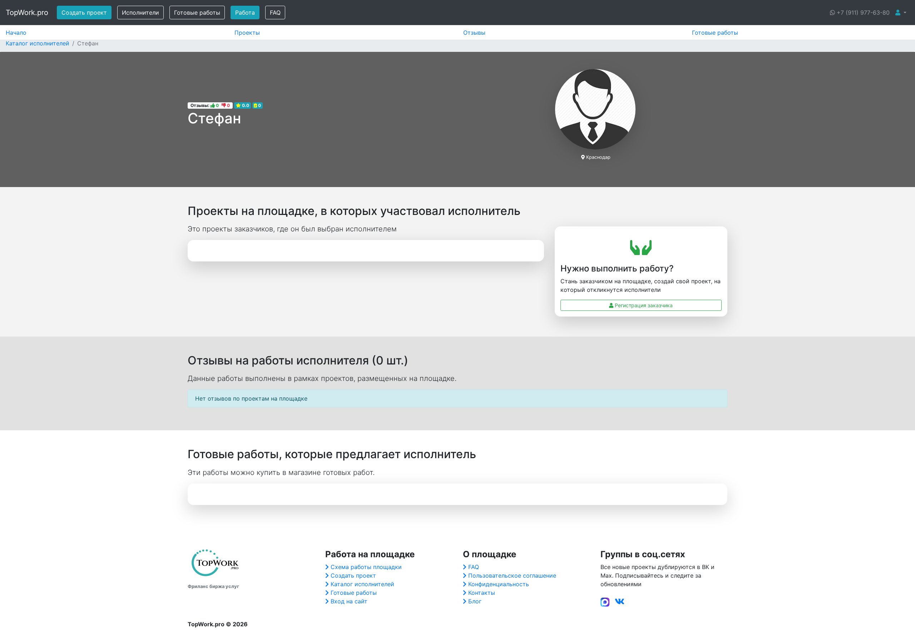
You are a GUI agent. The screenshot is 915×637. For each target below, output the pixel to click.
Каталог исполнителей (362, 584)
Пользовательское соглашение (512, 575)
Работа (245, 12)
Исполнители (140, 12)
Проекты (247, 32)
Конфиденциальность (498, 584)
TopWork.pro (27, 12)
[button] (900, 12)
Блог (474, 601)
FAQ (275, 12)
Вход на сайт (349, 601)
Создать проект (84, 12)
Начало (16, 32)
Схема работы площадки (366, 566)
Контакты (481, 592)
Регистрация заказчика (643, 305)
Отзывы (474, 32)
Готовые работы (197, 12)
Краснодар (598, 157)
